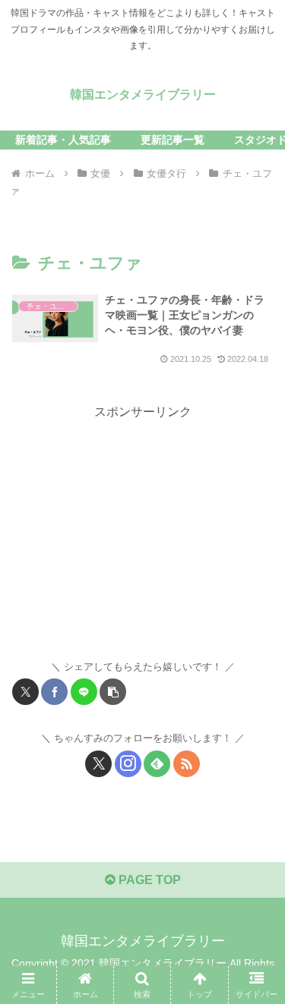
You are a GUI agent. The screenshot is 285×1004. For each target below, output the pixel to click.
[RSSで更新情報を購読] (186, 764)
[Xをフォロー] (98, 764)
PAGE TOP (148, 879)
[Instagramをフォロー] (128, 764)
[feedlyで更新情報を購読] (157, 764)
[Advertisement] (142, 529)
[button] (113, 691)
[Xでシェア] (25, 691)
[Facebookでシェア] (54, 691)
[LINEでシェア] (84, 691)
